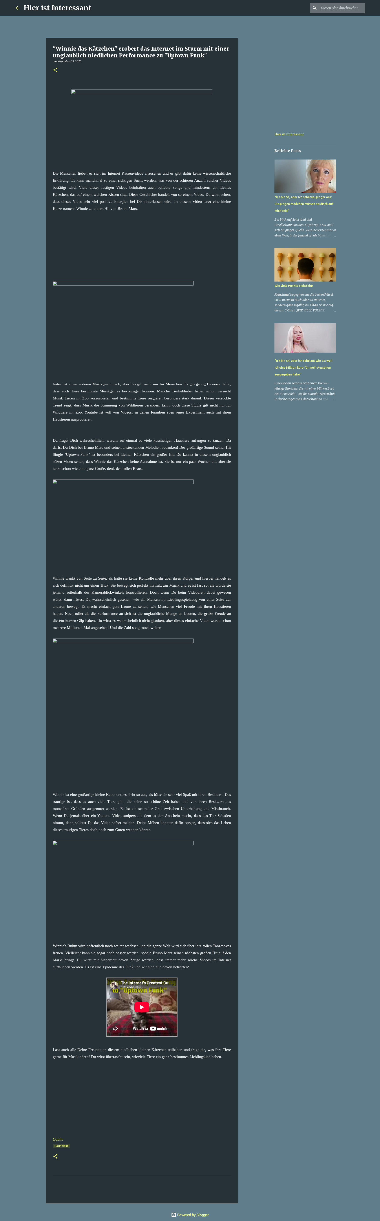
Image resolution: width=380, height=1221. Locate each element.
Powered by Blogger (192, 1215)
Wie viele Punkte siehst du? (293, 285)
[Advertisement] (142, 243)
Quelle (58, 1139)
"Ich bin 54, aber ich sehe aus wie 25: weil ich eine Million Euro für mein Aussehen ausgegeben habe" (303, 367)
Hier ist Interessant (57, 8)
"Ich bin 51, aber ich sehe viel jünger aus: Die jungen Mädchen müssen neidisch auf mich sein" (303, 203)
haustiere (62, 1146)
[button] (55, 70)
